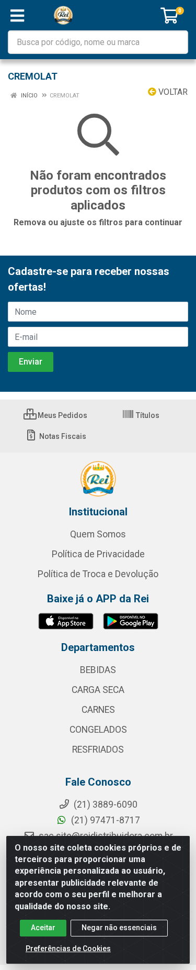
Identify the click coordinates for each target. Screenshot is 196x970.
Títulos (146, 415)
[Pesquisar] (176, 42)
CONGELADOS (98, 729)
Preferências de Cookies (68, 948)
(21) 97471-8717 (104, 820)
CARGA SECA (98, 690)
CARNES (98, 709)
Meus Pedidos (61, 415)
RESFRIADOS (98, 749)
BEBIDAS (98, 670)
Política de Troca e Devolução (98, 574)
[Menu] (17, 15)
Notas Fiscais (62, 436)
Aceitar (43, 927)
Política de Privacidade (98, 554)
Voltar (172, 92)
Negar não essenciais (119, 927)
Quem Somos (98, 534)
